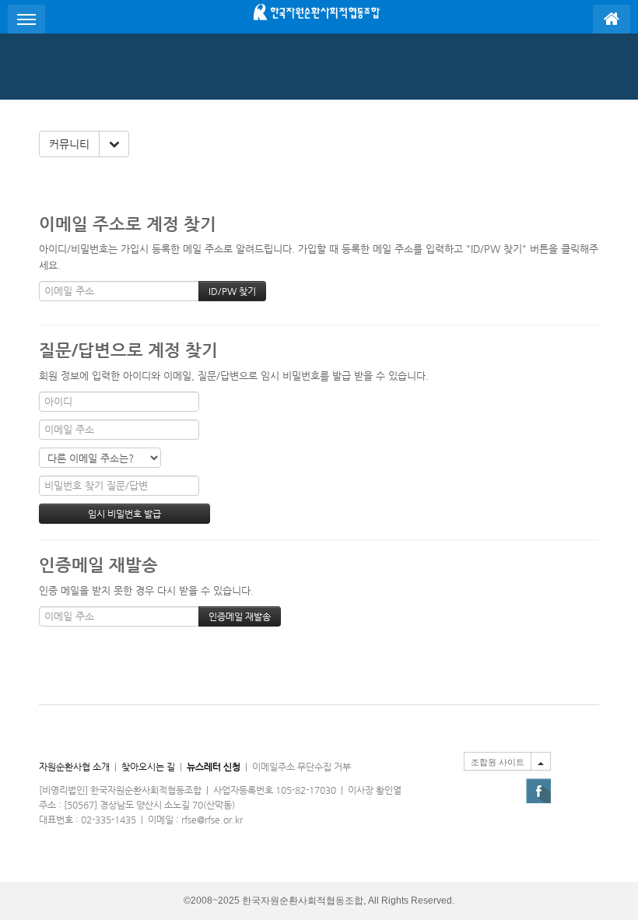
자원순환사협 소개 (74, 766)
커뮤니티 (69, 144)
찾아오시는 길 (148, 766)
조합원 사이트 (497, 762)
